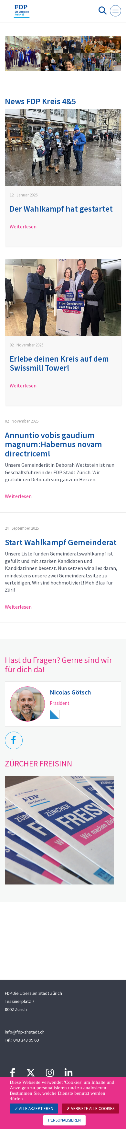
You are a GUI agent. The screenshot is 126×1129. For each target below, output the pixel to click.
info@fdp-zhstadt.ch (25, 1032)
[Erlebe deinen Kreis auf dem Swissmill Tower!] (63, 297)
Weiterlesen (23, 226)
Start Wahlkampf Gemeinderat (61, 542)
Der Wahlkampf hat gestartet (61, 209)
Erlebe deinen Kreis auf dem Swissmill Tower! (59, 363)
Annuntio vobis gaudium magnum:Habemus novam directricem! (53, 444)
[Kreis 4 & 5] (21, 14)
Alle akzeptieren (35, 1108)
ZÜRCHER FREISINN (38, 763)
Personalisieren (64, 1120)
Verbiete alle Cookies (92, 1108)
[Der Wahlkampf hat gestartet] (63, 147)
